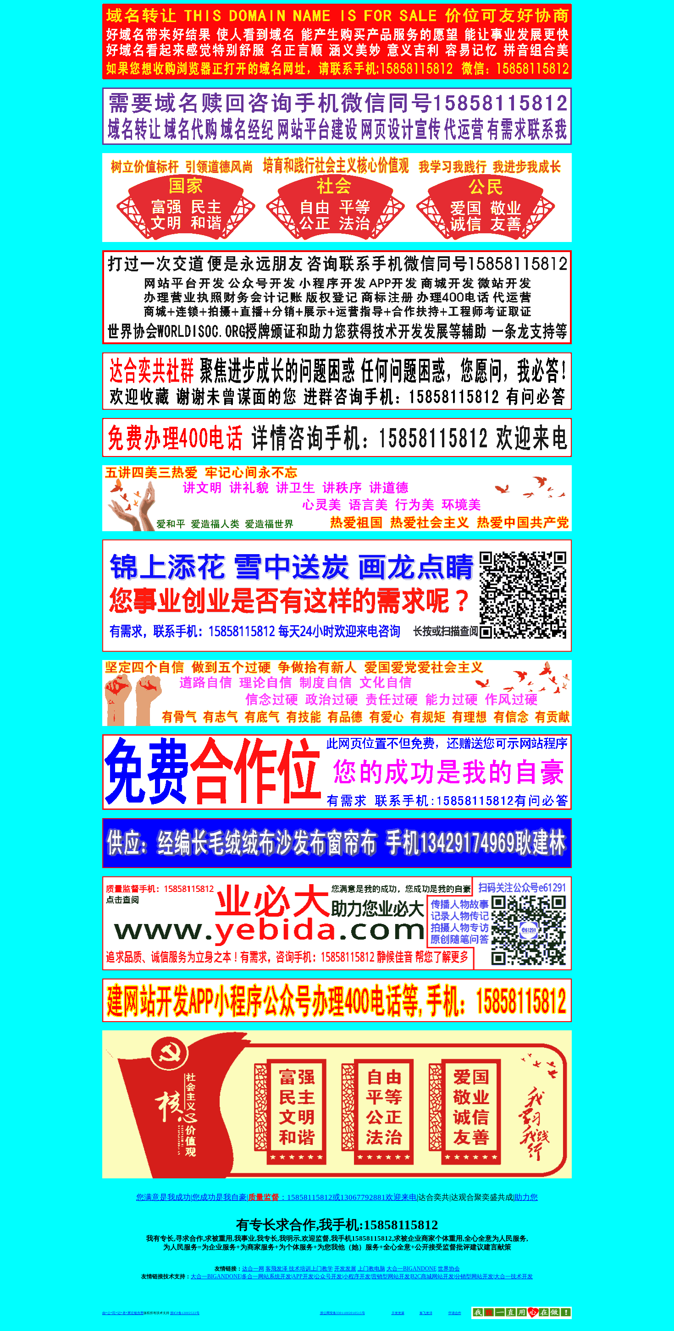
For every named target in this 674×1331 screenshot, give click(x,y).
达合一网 (253, 1268)
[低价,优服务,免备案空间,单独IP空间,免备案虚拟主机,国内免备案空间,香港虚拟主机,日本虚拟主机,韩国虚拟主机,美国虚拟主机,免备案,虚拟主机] (337, 968)
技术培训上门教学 (311, 1268)
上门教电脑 (371, 1268)
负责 (140, 1313)
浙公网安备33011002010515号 (342, 1313)
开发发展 (345, 1268)
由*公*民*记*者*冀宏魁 (119, 1313)
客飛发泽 (277, 1268)
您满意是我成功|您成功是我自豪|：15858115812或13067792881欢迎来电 (276, 1197)
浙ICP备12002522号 (184, 1313)
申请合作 (454, 1313)
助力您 (526, 1197)
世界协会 (449, 1268)
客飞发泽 (426, 1313)
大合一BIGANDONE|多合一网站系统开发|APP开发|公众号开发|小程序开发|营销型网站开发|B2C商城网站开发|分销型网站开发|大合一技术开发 (362, 1276)
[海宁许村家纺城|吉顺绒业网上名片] (337, 865)
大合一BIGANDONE (411, 1268)
